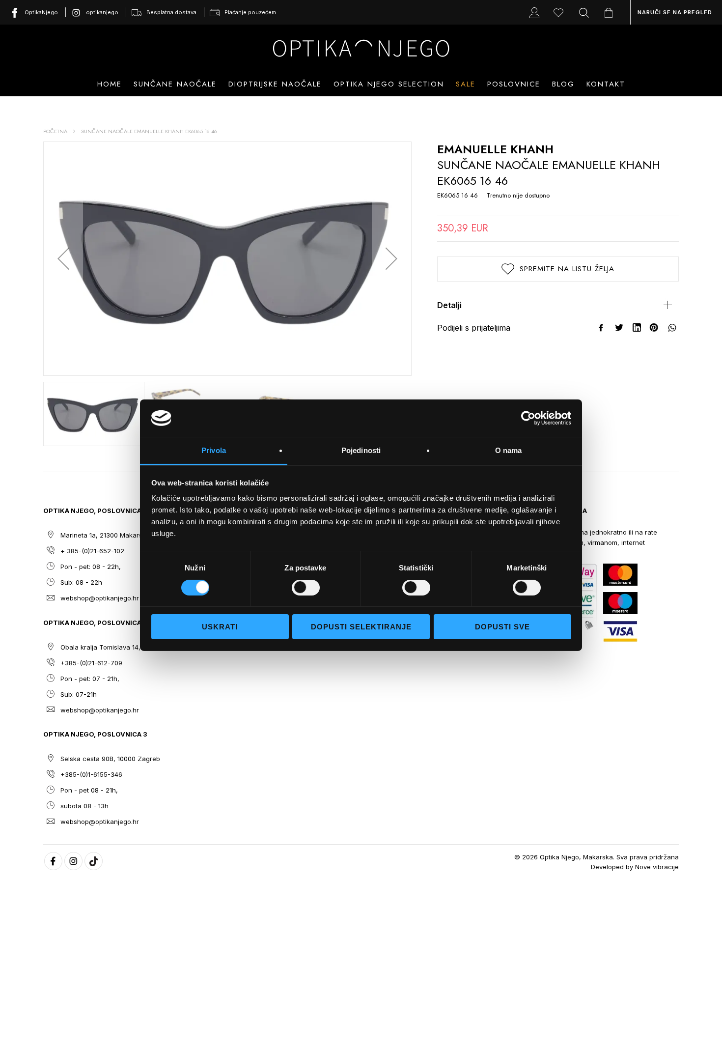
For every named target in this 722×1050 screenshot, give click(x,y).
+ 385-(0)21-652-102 (92, 551)
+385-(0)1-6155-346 (91, 774)
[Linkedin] (637, 327)
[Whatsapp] (672, 327)
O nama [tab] (508, 450)
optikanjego (102, 12)
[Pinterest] (654, 327)
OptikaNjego (41, 12)
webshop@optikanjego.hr (99, 598)
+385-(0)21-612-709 (91, 663)
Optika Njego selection (388, 84)
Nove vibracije (657, 867)
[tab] (558, 305)
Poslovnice (513, 84)
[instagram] (73, 861)
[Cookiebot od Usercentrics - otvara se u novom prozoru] (528, 418)
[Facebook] (601, 327)
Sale (465, 84)
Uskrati (220, 627)
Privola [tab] (213, 450)
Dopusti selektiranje (361, 627)
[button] (63, 258)
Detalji (449, 305)
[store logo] (361, 48)
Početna (55, 131)
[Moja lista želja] (561, 12)
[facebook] (53, 861)
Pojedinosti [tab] (361, 450)
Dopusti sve (502, 627)
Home (109, 84)
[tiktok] (93, 861)
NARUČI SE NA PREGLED (675, 12)
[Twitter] (619, 327)
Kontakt (605, 84)
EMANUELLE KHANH (495, 149)
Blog (563, 84)
